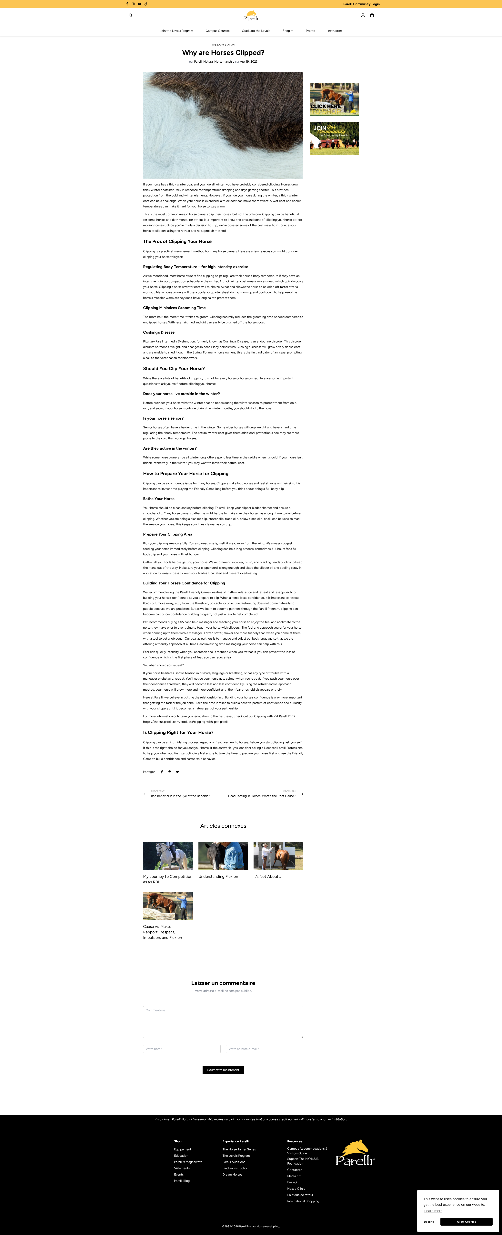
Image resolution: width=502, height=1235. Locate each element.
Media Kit (294, 1176)
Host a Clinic (296, 1188)
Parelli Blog (182, 1181)
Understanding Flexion (218, 876)
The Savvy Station (223, 44)
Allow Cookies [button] (466, 1221)
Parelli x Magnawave (188, 1162)
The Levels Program (236, 1155)
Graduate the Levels (256, 31)
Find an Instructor (235, 1168)
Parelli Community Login (361, 4)
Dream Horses (232, 1174)
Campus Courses (217, 31)
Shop (286, 31)
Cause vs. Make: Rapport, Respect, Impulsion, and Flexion (162, 932)
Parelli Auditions (234, 1162)
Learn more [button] (433, 1211)
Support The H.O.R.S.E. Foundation (303, 1161)
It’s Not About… (267, 876)
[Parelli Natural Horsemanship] (251, 15)
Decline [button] (429, 1221)
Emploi (292, 1182)
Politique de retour (300, 1195)
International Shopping (303, 1201)
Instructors (334, 31)
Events (310, 31)
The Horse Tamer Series (239, 1149)
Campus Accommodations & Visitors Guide (307, 1151)
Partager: (149, 772)
